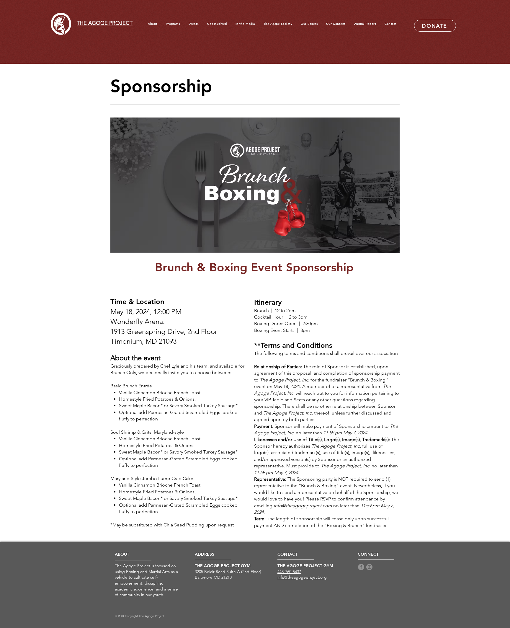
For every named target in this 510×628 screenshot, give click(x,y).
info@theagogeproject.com (303, 505)
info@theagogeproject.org (302, 577)
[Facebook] (361, 567)
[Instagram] (369, 567)
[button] (309, 24)
